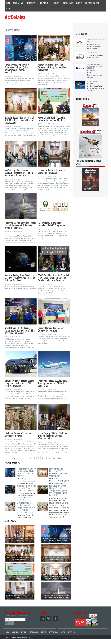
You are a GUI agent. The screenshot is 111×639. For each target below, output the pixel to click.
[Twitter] (48, 618)
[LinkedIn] (42, 618)
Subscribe (86, 620)
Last (59, 458)
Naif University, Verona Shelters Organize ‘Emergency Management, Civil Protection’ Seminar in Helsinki (58, 490)
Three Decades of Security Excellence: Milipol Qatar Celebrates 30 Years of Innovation (26, 472)
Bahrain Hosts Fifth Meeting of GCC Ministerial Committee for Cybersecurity (59, 472)
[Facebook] (55, 618)
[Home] (15, 18)
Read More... (19, 76)
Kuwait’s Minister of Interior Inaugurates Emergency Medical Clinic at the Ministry (26, 506)
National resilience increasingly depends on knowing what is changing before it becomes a (20, 287)
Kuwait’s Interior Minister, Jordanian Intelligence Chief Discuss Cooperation (59, 505)
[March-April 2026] (90, 116)
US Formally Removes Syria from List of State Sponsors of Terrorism (26, 488)
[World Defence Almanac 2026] (90, 179)
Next (53, 458)
